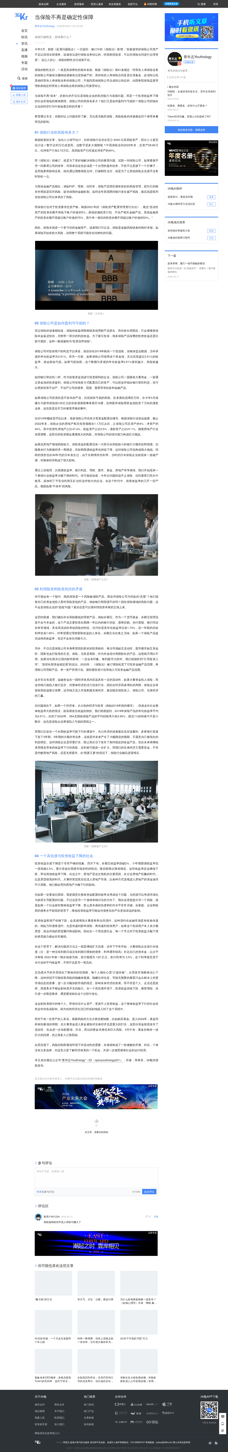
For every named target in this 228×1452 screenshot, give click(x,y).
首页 (24, 30)
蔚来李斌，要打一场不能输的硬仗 (186, 263)
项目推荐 (40, 1411)
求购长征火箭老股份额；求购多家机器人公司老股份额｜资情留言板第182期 (138, 1379)
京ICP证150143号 (139, 1447)
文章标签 (89, 1417)
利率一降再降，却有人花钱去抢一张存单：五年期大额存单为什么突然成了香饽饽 (95, 1340)
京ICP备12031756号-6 (118, 1447)
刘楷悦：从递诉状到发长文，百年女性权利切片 (191, 93)
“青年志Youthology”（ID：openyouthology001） (92, 1060)
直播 (24, 49)
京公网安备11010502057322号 (165, 1447)
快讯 (24, 36)
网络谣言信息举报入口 (47, 1433)
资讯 (24, 43)
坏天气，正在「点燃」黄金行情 (95, 1299)
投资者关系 (41, 1424)
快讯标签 (89, 1424)
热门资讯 (89, 1404)
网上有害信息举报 (181, 1442)
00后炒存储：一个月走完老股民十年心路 (53, 1340)
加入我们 (59, 1424)
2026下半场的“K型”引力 (134, 1338)
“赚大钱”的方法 (43, 1299)
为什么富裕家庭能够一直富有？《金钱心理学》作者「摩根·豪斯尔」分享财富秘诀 (138, 1301)
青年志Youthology (45, 26)
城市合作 (40, 1404)
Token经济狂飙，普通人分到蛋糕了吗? (189, 116)
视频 (24, 56)
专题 (24, 62)
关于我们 (59, 1411)
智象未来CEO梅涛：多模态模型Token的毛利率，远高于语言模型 (53, 1379)
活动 (24, 68)
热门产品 (89, 1411)
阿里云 (66, 1442)
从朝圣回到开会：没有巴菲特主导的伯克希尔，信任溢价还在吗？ (95, 1379)
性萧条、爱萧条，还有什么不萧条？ (187, 105)
